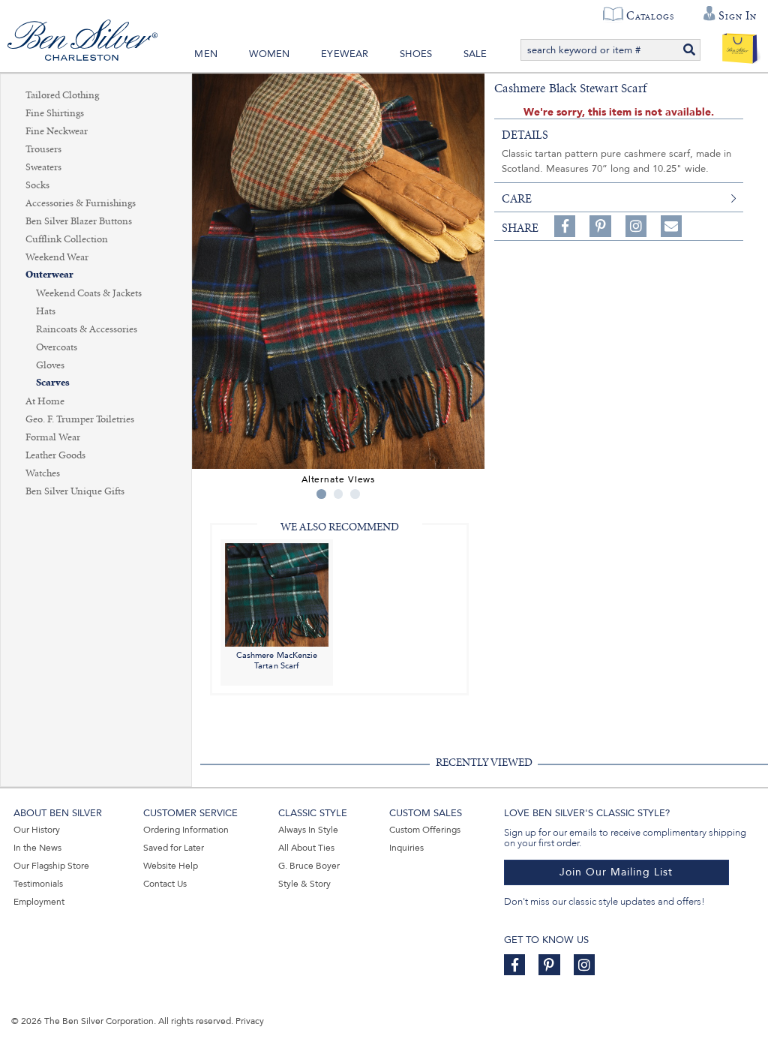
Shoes (416, 54)
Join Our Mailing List (616, 872)
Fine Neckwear (57, 131)
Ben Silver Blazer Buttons (79, 221)
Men (206, 54)
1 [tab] (321, 494)
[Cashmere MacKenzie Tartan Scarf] (276, 594)
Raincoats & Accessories (86, 329)
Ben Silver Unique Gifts (75, 491)
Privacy (250, 1021)
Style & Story (304, 884)
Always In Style (308, 830)
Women (269, 54)
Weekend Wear (57, 257)
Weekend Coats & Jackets (89, 293)
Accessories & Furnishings (81, 203)
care (517, 199)
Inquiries (406, 848)
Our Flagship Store (51, 866)
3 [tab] (355, 494)
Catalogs (650, 16)
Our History (37, 830)
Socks (38, 185)
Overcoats (56, 347)
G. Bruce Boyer (309, 866)
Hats (46, 311)
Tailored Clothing (62, 95)
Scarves (53, 383)
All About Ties (306, 848)
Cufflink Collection (67, 239)
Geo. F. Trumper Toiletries (80, 419)
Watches (43, 473)
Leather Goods (56, 455)
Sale (476, 54)
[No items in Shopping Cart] (740, 45)
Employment (39, 902)
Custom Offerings (424, 830)
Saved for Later (173, 848)
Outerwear (50, 275)
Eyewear (344, 54)
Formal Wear (53, 437)
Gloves (50, 365)
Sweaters (44, 167)
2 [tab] (339, 494)
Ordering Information (186, 830)
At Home (45, 401)
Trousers (44, 149)
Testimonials (38, 884)
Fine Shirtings (55, 113)
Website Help (170, 866)
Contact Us (165, 884)
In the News (38, 848)
